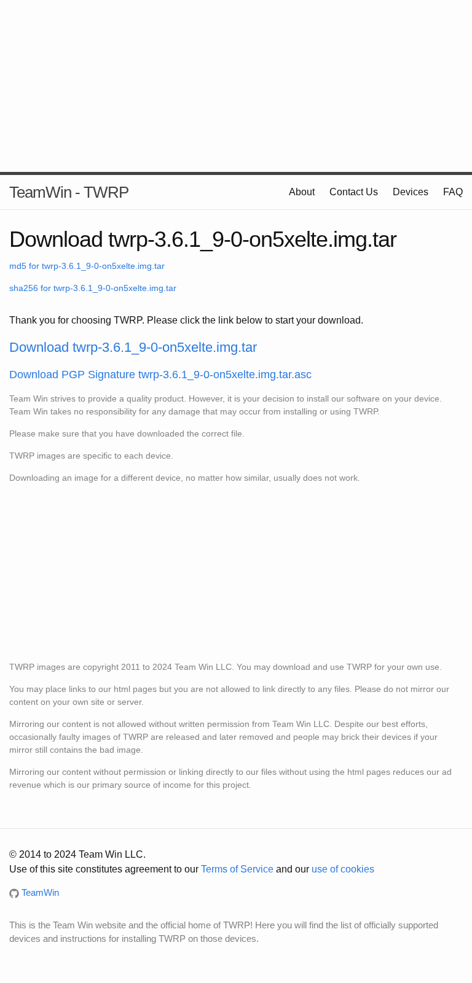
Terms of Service (237, 869)
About (302, 192)
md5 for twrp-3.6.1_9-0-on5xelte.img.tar (87, 266)
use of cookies (343, 869)
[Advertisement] (236, 86)
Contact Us (353, 192)
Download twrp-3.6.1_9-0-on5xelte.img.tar (133, 347)
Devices (410, 192)
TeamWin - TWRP (68, 192)
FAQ (453, 192)
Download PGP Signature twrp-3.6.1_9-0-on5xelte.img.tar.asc (160, 374)
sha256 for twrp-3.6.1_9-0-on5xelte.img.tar (92, 288)
